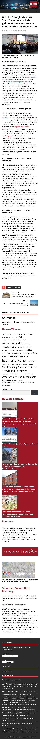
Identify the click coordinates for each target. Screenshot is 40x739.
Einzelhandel (31, 334)
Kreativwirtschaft (13, 350)
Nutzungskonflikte (29, 353)
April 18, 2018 (8, 31)
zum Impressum (7, 671)
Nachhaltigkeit (6, 353)
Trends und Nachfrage (14, 370)
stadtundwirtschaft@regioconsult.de (14, 605)
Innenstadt (29, 347)
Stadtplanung (9, 367)
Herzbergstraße (7, 136)
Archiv (4, 660)
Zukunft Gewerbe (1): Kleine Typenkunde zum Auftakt (19, 616)
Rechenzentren (32, 361)
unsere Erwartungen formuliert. (18, 82)
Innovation (5, 350)
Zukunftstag (30, 382)
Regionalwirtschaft (8, 364)
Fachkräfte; (5, 337)
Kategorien (5, 654)
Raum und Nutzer (13, 287)
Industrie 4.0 (8, 347)
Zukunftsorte (22, 382)
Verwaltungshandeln (17, 380)
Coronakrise (24, 334)
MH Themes (32, 737)
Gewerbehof (21, 340)
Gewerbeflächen (17, 337)
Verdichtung (6, 380)
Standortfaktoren (27, 367)
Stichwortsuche (7, 389)
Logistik (21, 350)
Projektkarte (16, 580)
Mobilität (28, 350)
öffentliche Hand (6, 385)
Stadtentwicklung (28, 364)
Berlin (18, 334)
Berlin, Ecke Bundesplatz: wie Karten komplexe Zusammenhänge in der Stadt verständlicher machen (17, 514)
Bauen (4, 334)
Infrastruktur (20, 347)
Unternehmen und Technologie (19, 376)
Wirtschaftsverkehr (9, 382)
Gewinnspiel (27, 344)
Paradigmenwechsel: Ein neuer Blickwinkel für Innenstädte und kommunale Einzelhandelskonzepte (19, 466)
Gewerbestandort (12, 343)
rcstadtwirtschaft (20, 31)
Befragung (10, 334)
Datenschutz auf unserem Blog (11, 680)
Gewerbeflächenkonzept (9, 340)
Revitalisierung (18, 364)
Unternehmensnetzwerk (26, 374)
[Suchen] (34, 392)
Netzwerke (16, 353)
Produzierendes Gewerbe (15, 356)
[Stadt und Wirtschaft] (20, 8)
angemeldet (13, 322)
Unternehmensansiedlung (10, 374)
